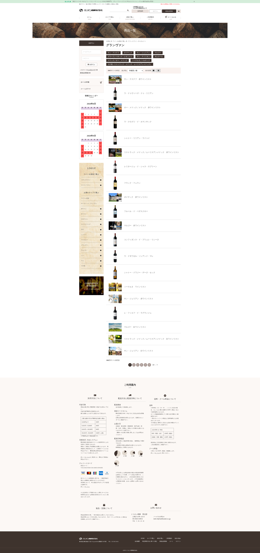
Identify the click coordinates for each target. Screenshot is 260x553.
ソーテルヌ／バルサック (141, 60)
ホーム (89, 18)
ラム (82, 260)
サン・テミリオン (143, 56)
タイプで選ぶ (109, 18)
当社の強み (178, 538)
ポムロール (159, 56)
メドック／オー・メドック (117, 60)
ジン (82, 255)
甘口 (82, 229)
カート (171, 541)
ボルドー (143, 41)
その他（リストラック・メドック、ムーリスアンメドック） (130, 64)
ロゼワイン (84, 219)
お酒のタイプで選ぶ (91, 192)
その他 (83, 266)
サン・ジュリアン (143, 53)
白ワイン (83, 214)
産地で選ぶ (130, 18)
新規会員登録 (169, 11)
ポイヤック (128, 53)
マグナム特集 (85, 198)
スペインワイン (85, 185)
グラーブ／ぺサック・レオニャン (120, 56)
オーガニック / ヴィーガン (89, 203)
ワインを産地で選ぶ (119, 41)
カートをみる (171, 18)
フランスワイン (133, 41)
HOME (143, 538)
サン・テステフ (113, 53)
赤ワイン (83, 208)
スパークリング (85, 224)
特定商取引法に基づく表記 (149, 541)
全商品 (108, 41)
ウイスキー (84, 240)
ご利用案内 (150, 18)
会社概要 (137, 541)
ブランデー (84, 245)
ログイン (155, 11)
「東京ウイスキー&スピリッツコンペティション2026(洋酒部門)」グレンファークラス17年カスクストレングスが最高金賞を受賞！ (112, 1)
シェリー (83, 234)
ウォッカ (83, 250)
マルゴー (158, 53)
